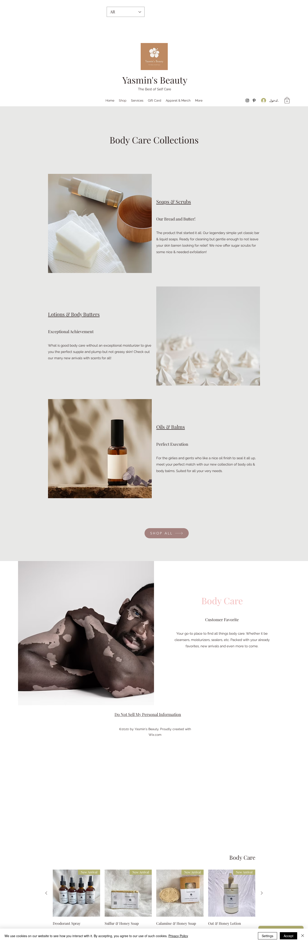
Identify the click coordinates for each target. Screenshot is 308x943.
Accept (288, 936)
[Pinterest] (254, 100)
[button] (287, 100)
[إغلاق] (302, 935)
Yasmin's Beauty (154, 80)
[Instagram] (247, 100)
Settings (267, 936)
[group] (154, 904)
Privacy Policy (178, 936)
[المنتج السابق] (261, 893)
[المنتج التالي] (46, 893)
